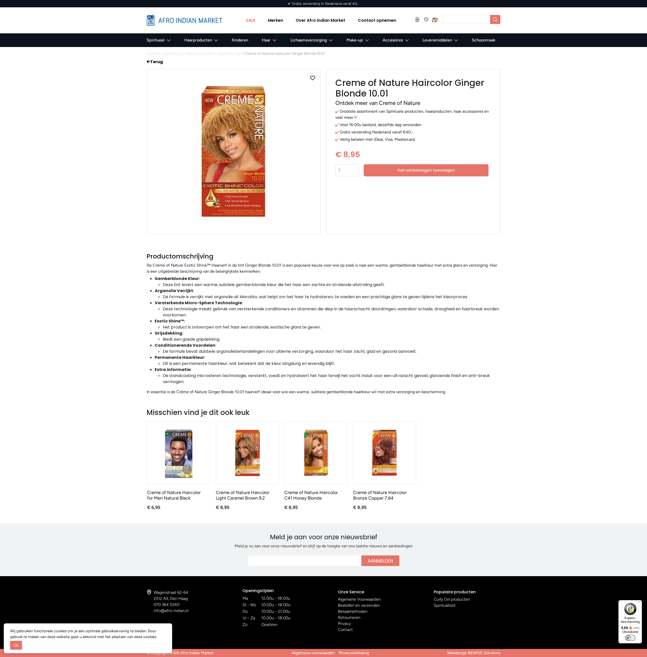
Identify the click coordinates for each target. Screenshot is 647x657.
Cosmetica (171, 53)
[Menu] (639, 603)
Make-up (354, 40)
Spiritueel (156, 40)
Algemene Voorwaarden (359, 599)
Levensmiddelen (437, 40)
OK (16, 645)
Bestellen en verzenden (359, 605)
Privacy (344, 623)
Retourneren (349, 617)
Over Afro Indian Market (320, 20)
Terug (156, 62)
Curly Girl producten (452, 599)
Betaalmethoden (352, 611)
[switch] (630, 638)
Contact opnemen (377, 20)
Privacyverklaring (354, 652)
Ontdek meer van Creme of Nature (377, 103)
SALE (250, 20)
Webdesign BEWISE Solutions (473, 652)
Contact (345, 629)
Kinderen (240, 40)
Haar (266, 40)
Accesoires (393, 40)
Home (152, 53)
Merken (275, 20)
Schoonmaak (483, 40)
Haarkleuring (229, 53)
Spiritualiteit (445, 605)
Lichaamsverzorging (308, 40)
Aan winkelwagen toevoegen (426, 170)
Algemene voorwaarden (313, 652)
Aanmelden (380, 561)
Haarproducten (198, 40)
